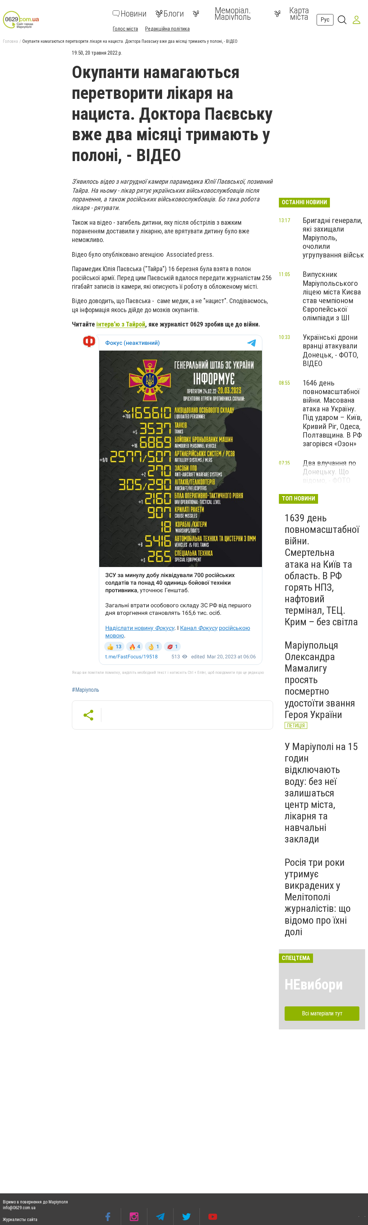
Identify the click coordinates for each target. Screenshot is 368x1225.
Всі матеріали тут (322, 1013)
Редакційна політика (167, 29)
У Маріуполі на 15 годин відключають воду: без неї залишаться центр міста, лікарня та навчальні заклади (321, 793)
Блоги (174, 13)
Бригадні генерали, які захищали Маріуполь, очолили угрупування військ (333, 238)
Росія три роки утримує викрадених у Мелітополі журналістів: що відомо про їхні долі (318, 897)
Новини (134, 13)
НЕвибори (314, 984)
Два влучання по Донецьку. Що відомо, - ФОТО (329, 472)
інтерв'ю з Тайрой (120, 324)
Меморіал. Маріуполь (233, 13)
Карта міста (299, 13)
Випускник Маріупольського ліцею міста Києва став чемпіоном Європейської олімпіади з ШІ (332, 296)
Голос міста (125, 29)
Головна (10, 41)
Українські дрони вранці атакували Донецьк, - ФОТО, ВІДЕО (330, 350)
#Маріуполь (85, 690)
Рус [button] (325, 19)
